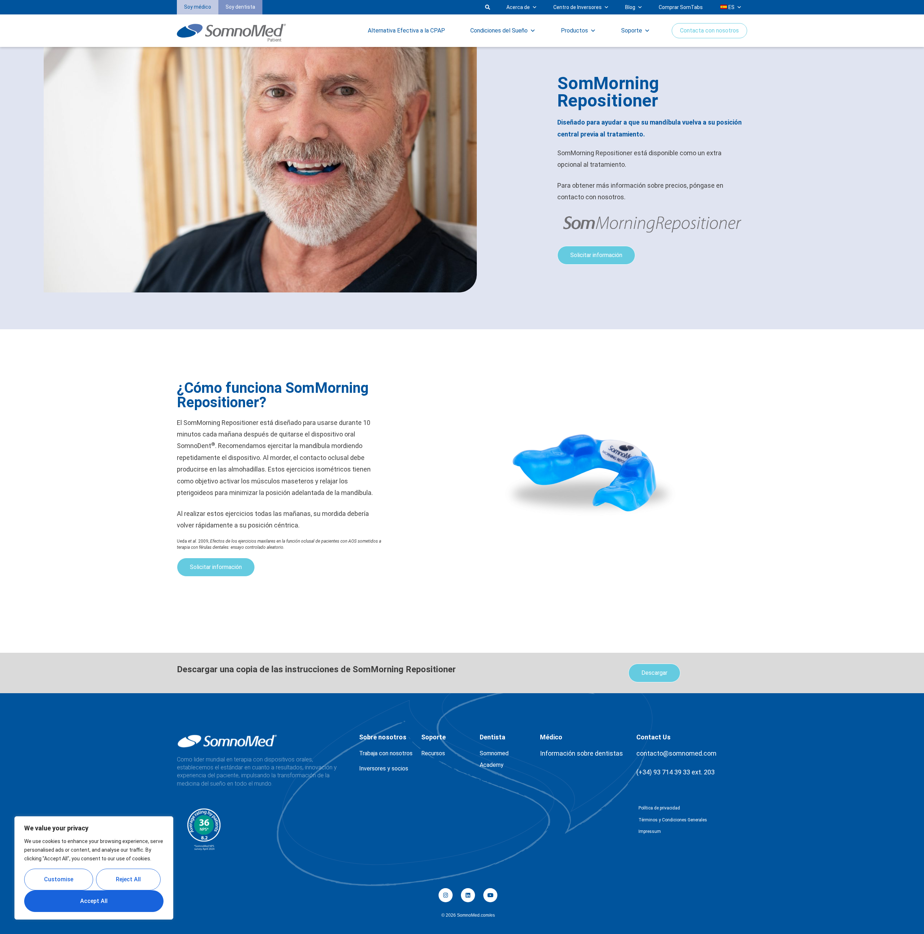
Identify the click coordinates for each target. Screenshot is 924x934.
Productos (574, 30)
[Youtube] (490, 895)
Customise (58, 879)
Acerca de (518, 7)
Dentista (492, 737)
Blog (630, 7)
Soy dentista (240, 7)
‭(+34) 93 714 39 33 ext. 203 (675, 772)
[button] (380, 7)
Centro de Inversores (577, 7)
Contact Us (653, 737)
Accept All (94, 901)
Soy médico (197, 7)
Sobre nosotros (382, 737)
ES (731, 7)
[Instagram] (446, 895)
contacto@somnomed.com (676, 753)
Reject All (128, 879)
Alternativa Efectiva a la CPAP (406, 30)
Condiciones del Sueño (499, 30)
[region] (93, 868)
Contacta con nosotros (709, 30)
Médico (551, 737)
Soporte (631, 30)
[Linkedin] (468, 895)
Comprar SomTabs (681, 7)
